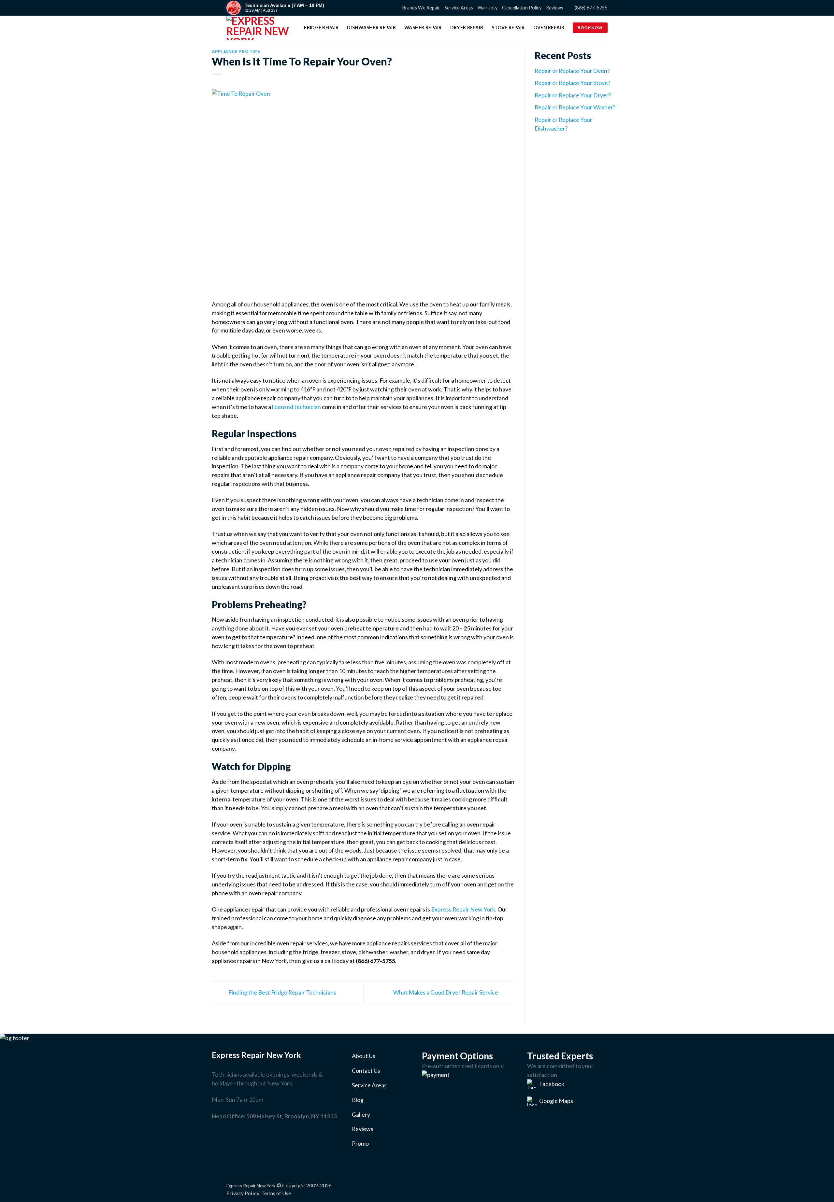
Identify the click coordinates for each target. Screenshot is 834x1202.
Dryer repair (466, 27)
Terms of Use (276, 1193)
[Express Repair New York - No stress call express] (259, 28)
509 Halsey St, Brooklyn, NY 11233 (291, 1116)
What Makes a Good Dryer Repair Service (446, 992)
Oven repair (548, 27)
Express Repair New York (463, 909)
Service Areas (458, 7)
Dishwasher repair (371, 27)
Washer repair (423, 27)
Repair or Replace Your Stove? (572, 82)
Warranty (487, 7)
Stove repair (508, 27)
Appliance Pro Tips (236, 51)
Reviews (554, 7)
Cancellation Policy (521, 7)
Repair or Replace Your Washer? (575, 107)
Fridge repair (321, 27)
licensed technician (296, 406)
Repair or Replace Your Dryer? (573, 95)
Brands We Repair (421, 7)
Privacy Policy (242, 1193)
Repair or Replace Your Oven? (572, 70)
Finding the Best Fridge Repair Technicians (281, 992)
